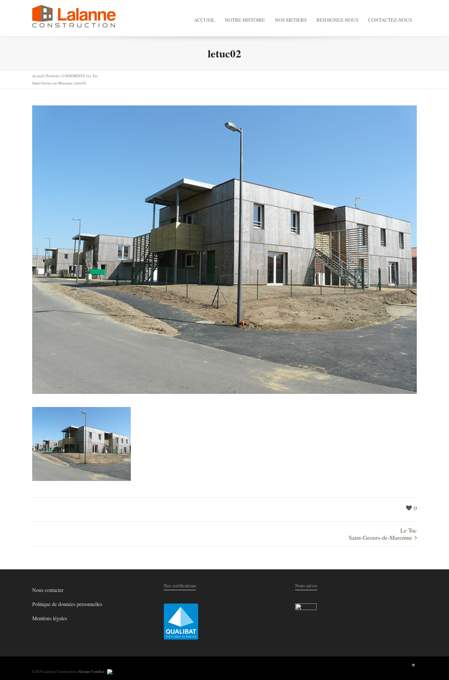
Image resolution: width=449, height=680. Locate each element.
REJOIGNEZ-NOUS (337, 19)
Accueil (38, 75)
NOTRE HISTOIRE (245, 19)
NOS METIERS (291, 19)
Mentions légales (49, 618)
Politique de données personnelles (67, 604)
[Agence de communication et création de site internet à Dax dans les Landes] (109, 671)
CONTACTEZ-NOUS (390, 19)
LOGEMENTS (73, 75)
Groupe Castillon (92, 671)
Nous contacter (47, 589)
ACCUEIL (204, 19)
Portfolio (53, 75)
